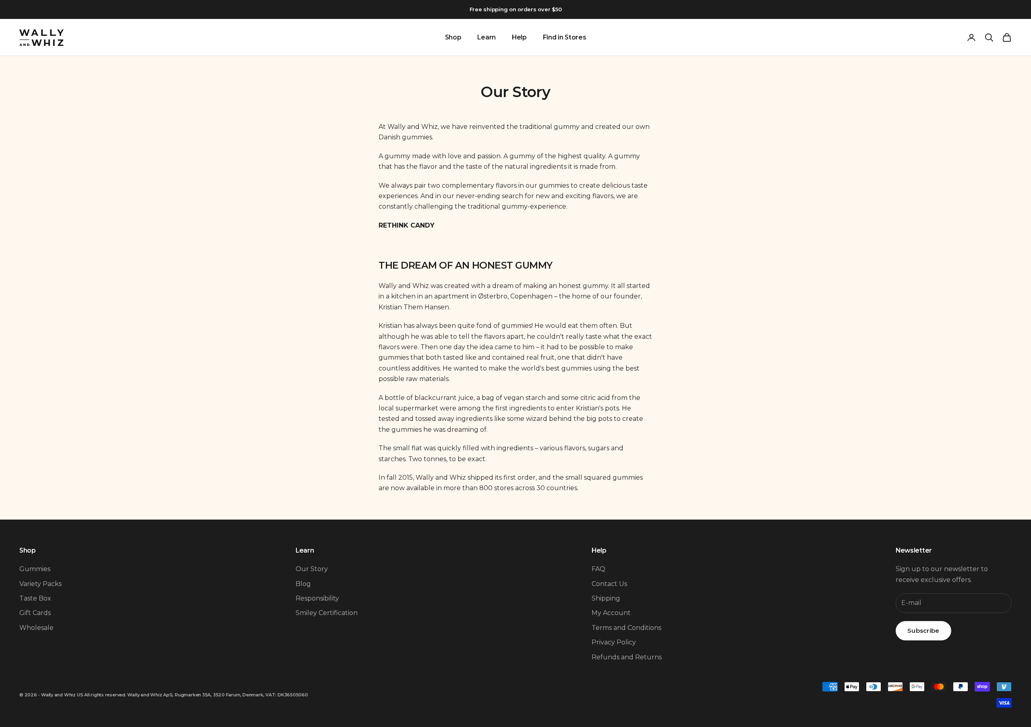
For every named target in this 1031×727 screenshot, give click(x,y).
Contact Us (609, 584)
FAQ (598, 569)
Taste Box (35, 598)
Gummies (34, 569)
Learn (486, 37)
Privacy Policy (614, 642)
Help (519, 37)
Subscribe (923, 630)
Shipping (606, 598)
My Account (611, 613)
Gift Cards (35, 613)
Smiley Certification (327, 613)
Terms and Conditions (626, 628)
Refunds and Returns (627, 657)
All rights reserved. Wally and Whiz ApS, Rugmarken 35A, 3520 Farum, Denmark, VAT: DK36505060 (196, 695)
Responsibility (317, 598)
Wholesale (36, 628)
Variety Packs (40, 584)
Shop (453, 37)
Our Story (312, 569)
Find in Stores (564, 37)
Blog (303, 584)
